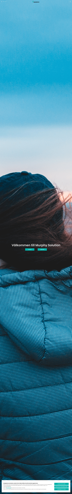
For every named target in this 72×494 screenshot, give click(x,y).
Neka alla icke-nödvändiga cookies (61, 486)
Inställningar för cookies (61, 489)
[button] (70, 1)
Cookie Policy (9, 487)
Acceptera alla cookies (61, 483)
